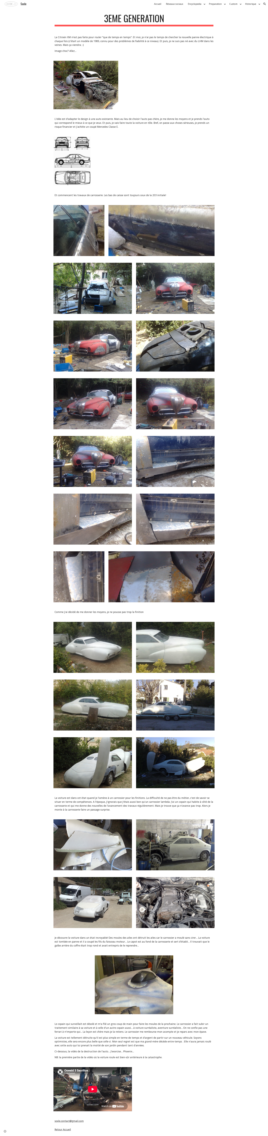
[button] (264, 4)
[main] (134, 20)
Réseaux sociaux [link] (174, 3)
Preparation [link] (215, 3)
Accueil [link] (157, 3)
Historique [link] (250, 3)
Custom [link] (233, 3)
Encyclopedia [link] (194, 3)
